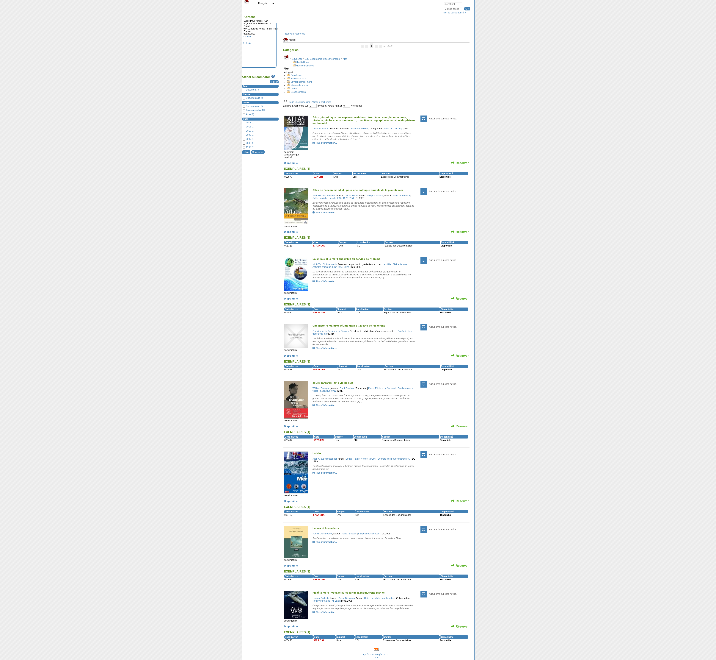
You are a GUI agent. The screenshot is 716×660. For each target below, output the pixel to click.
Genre (246, 102)
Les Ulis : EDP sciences (395, 264)
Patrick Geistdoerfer (322, 533)
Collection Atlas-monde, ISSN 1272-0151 (333, 198)
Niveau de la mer (299, 85)
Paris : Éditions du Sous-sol (382, 388)
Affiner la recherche (321, 102)
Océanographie (299, 92)
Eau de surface (298, 78)
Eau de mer (296, 75)
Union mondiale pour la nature (379, 598)
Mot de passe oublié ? (454, 12)
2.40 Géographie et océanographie (322, 59)
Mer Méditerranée (305, 65)
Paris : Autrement (401, 195)
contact (247, 36)
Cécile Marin (351, 195)
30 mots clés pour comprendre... (394, 459)
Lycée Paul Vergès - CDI (375, 654)
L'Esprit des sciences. (369, 533)
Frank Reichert (347, 388)
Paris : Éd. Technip (393, 128)
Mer (345, 59)
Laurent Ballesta (321, 598)
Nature (246, 94)
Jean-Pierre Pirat (359, 128)
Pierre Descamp (346, 598)
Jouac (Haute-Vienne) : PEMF (361, 459)
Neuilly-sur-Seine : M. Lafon (327, 601)
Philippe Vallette (375, 195)
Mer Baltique (302, 62)
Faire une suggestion (299, 102)
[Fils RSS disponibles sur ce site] (376, 649)
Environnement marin (302, 82)
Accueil (292, 40)
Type (245, 86)
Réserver (462, 163)
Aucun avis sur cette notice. (443, 118)
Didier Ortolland (321, 128)
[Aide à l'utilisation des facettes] (273, 76)
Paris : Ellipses (349, 533)
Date (245, 119)
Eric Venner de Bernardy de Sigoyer (331, 331)
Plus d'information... (326, 143)
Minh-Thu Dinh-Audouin (325, 264)
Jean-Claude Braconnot (325, 459)
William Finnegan (321, 388)
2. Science (297, 59)
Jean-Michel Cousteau (324, 195)
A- (244, 43)
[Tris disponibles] (285, 102)
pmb (377, 657)
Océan (294, 88)
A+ (250, 43)
